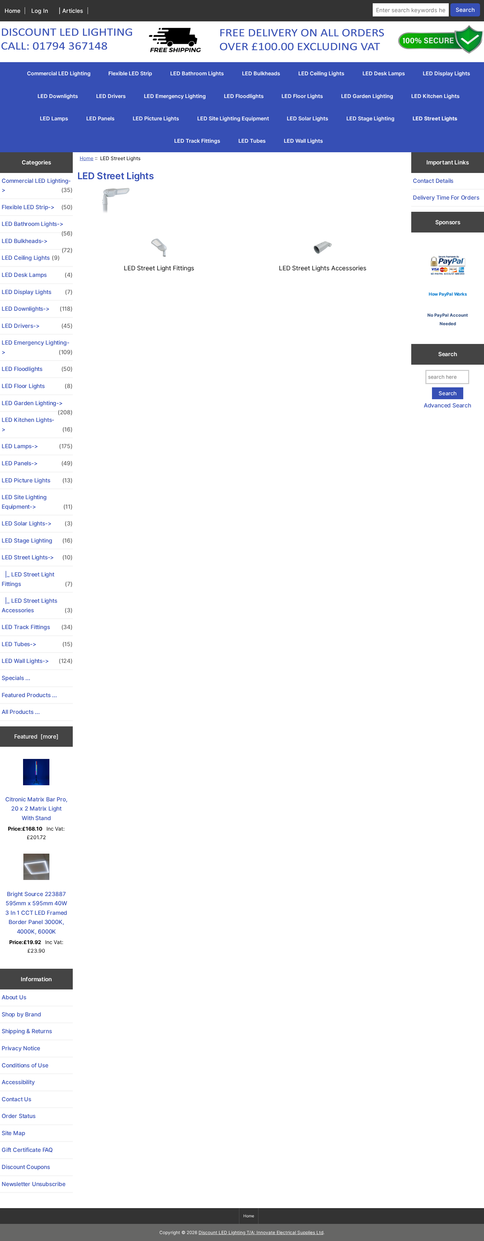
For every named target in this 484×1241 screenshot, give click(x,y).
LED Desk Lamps (384, 73)
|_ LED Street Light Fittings (37, 579)
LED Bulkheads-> (37, 243)
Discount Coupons (26, 1166)
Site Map (13, 1133)
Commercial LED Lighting (59, 73)
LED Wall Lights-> (37, 660)
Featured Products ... (29, 695)
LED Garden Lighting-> (37, 405)
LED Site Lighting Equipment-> (37, 502)
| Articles (71, 10)
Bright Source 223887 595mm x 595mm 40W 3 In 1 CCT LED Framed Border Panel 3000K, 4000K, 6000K (36, 912)
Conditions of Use (25, 1065)
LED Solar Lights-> (37, 523)
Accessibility (18, 1082)
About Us (14, 997)
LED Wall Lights (303, 140)
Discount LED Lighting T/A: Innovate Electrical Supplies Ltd (261, 1232)
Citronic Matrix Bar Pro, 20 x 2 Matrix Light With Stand (36, 808)
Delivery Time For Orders (446, 197)
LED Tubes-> (37, 644)
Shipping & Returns (27, 1031)
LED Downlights (58, 96)
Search (447, 354)
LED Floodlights (244, 96)
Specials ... (16, 677)
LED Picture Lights (156, 118)
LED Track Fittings (197, 140)
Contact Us (16, 1099)
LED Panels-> (37, 463)
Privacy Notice (21, 1048)
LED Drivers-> (37, 325)
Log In (39, 10)
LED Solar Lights (307, 118)
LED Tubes (252, 140)
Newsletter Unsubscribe (34, 1183)
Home (12, 10)
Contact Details (433, 180)
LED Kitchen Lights (435, 96)
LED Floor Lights (302, 96)
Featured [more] (36, 736)
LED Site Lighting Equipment (233, 118)
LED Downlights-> (37, 308)
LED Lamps (54, 118)
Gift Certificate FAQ (27, 1149)
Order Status (19, 1115)
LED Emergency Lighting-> (37, 347)
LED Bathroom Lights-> (37, 226)
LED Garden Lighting (367, 96)
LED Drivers (111, 96)
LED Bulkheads (261, 73)
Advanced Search (447, 405)
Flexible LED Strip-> (37, 207)
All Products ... (21, 711)
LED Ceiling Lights (321, 73)
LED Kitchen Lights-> (37, 424)
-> (37, 557)
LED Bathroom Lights (197, 73)
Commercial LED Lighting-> (37, 185)
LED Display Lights (446, 73)
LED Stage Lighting (370, 118)
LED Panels (100, 118)
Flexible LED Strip (130, 73)
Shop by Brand (21, 1014)
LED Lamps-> (37, 446)
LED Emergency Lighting (175, 96)
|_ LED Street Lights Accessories (37, 605)
